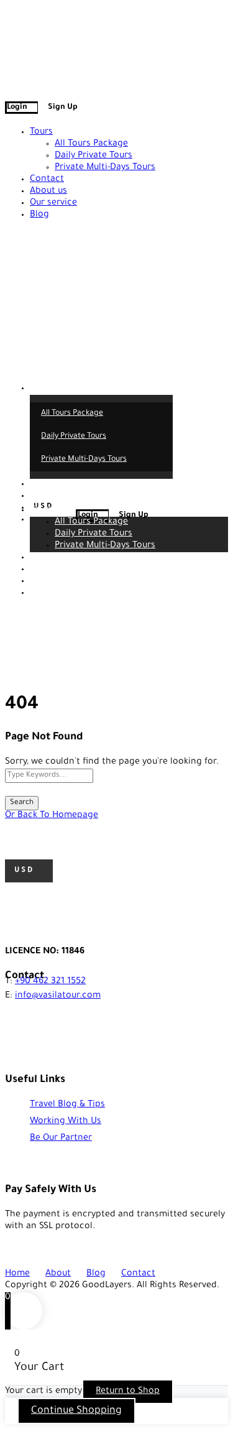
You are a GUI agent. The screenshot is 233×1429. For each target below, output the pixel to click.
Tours (41, 132)
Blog (39, 215)
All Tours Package (91, 144)
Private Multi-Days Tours (105, 168)
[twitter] (16, 25)
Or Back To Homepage (51, 816)
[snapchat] (38, 25)
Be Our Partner (61, 1139)
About (58, 1274)
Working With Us (65, 1122)
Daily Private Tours (93, 156)
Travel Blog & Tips (67, 1105)
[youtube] (23, 25)
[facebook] (8, 25)
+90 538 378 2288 (58, 12)
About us (48, 192)
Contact (47, 180)
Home (17, 1274)
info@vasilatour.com (174, 12)
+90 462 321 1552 (50, 982)
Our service (53, 203)
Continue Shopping (76, 1411)
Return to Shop (128, 1392)
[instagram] (31, 25)
